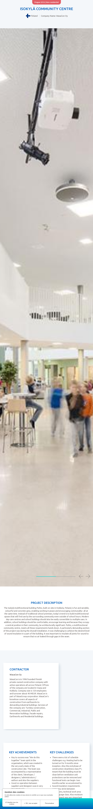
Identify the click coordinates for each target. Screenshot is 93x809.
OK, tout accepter (31, 803)
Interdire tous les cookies (12, 803)
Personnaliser (49, 803)
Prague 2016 (39, 2)
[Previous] (81, 576)
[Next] (88, 576)
